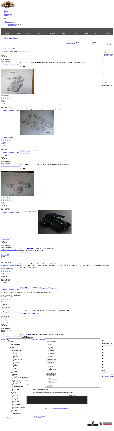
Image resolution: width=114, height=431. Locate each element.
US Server (74, 33)
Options (105, 340)
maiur (2, 100)
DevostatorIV (5, 255)
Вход (5, 12)
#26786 (22, 263)
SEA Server (85, 33)
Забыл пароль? (8, 14)
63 (104, 81)
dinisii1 (3, 273)
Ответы (29, 33)
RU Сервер (51, 33)
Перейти (9, 418)
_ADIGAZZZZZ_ (6, 156)
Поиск (6, 11)
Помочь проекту (37, 417)
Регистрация (7, 15)
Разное (96, 33)
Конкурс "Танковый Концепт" (9, 48)
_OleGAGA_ (4, 301)
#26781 (22, 164)
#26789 (22, 310)
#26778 (22, 151)
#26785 (22, 248)
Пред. (105, 52)
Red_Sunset (4, 323)
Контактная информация (39, 416)
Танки (6, 38)
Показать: (49, 340)
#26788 (22, 288)
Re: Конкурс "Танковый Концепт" (10, 64)
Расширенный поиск (10, 22)
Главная (6, 33)
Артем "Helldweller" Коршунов (60, 408)
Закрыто (15, 51)
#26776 (22, 109)
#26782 (22, 211)
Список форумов (9, 37)
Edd (46, 408)
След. (105, 82)
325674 (3, 54)
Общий (10, 38)
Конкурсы (15, 38)
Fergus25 (3, 142)
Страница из (108, 55)
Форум (108, 33)
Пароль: (94, 42)
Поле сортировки (51, 359)
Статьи (18, 33)
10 (104, 78)
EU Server (63, 33)
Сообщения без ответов (14, 24)
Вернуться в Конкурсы (38, 339)
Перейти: (9, 340)
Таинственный (5, 239)
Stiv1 (2, 202)
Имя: (77, 42)
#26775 (22, 62)
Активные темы (12, 25)
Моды (40, 33)
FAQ (5, 21)
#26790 (22, 334)
